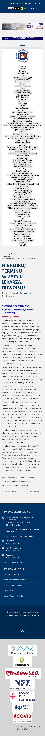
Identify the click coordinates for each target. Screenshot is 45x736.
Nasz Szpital (22, 66)
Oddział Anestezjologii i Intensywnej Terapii (22, 175)
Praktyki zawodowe (22, 90)
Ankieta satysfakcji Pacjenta (22, 112)
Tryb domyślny (9, 8)
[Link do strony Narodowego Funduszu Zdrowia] (22, 684)
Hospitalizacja (22, 114)
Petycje (22, 88)
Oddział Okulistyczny (22, 201)
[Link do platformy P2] (22, 661)
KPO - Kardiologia (22, 97)
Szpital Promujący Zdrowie (22, 162)
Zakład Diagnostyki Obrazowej (22, 232)
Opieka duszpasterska (22, 130)
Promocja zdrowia (22, 156)
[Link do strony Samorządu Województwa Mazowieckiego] (22, 673)
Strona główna (16, 254)
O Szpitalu (22, 69)
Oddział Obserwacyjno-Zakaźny (22, 199)
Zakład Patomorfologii (22, 234)
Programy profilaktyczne (22, 166)
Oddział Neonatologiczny (22, 195)
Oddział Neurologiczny (22, 197)
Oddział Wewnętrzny (22, 212)
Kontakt (22, 84)
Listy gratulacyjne (22, 108)
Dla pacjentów (22, 158)
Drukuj (42, 292)
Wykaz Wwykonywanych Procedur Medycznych (22, 136)
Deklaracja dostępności (13, 585)
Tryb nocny (12, 8)
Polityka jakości (23, 73)
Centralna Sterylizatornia (22, 225)
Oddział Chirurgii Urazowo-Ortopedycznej (22, 184)
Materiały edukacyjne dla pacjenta (22, 149)
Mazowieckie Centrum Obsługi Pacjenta (22, 138)
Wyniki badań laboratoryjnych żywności (22, 147)
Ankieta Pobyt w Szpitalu (13, 596)
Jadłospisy (22, 145)
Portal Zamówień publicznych (22, 240)
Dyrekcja (22, 71)
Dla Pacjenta (22, 110)
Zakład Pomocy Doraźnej (23, 236)
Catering (22, 132)
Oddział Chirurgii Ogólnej (22, 180)
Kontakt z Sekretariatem (12, 562)
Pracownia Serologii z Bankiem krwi (22, 223)
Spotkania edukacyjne (22, 164)
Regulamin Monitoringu (22, 92)
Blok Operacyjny (22, 171)
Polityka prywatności (12, 574)
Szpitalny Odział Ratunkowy (22, 173)
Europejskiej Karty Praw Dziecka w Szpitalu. (22, 123)
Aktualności (22, 101)
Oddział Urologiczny (22, 182)
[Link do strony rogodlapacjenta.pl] (22, 696)
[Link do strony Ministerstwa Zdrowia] (22, 650)
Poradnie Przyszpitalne (22, 221)
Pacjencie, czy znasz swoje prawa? (22, 116)
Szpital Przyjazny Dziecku (22, 119)
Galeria (22, 106)
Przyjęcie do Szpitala (22, 140)
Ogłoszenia (22, 243)
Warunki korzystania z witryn (15, 580)
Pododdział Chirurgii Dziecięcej (22, 177)
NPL (22, 219)
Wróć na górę (23, 631)
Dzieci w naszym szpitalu (22, 121)
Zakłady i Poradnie (22, 216)
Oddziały (22, 169)
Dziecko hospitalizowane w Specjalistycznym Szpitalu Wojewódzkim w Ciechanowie (22, 126)
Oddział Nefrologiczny (22, 193)
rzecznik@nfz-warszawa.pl (17, 485)
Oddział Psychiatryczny (22, 210)
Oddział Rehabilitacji (22, 214)
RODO (22, 75)
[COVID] (22, 717)
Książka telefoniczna (22, 82)
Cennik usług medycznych (23, 134)
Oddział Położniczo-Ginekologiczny (22, 203)
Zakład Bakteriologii (22, 227)
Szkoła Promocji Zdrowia (22, 160)
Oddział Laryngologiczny (22, 190)
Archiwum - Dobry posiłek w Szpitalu (22, 153)
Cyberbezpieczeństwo (22, 86)
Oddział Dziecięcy (22, 186)
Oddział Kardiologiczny (22, 188)
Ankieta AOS (8, 590)
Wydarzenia (22, 99)
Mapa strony (22, 623)
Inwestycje (22, 103)
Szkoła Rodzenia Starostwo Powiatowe (22, 206)
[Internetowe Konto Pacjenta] (22, 707)
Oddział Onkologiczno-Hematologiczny (22, 208)
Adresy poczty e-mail (22, 79)
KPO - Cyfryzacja (22, 95)
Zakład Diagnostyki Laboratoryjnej (22, 229)
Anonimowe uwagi (22, 151)
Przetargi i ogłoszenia (22, 238)
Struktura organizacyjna (22, 77)
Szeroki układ (28, 8)
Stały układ (25, 8)
